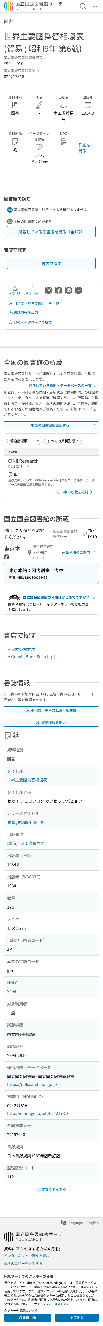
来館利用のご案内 (76, 552)
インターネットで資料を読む (27, 1255)
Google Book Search (31, 656)
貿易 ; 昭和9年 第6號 (25, 822)
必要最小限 (27, 1317)
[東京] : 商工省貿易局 (26, 843)
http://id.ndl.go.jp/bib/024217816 (38, 1113)
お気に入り (15, 293)
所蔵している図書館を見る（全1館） (51, 232)
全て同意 (77, 1317)
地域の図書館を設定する (50, 425)
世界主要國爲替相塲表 (27, 780)
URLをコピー (31, 293)
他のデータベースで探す (33, 322)
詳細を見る (84, 148)
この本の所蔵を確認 (72, 491)
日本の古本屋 (23, 649)
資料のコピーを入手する (23, 1263)
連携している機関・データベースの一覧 (60, 385)
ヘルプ (87, 408)
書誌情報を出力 (26, 312)
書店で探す (52, 263)
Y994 (11, 991)
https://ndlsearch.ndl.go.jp (32, 1084)
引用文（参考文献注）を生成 (36, 303)
